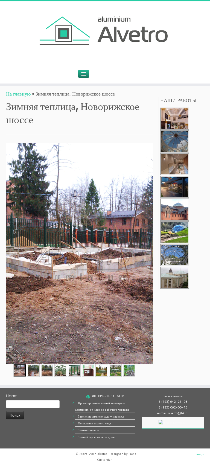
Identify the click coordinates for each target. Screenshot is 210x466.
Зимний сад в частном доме (96, 437)
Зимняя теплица (88, 430)
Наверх (199, 454)
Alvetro (102, 454)
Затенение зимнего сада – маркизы (101, 416)
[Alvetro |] (105, 32)
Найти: (11, 396)
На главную (18, 93)
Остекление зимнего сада (94, 423)
